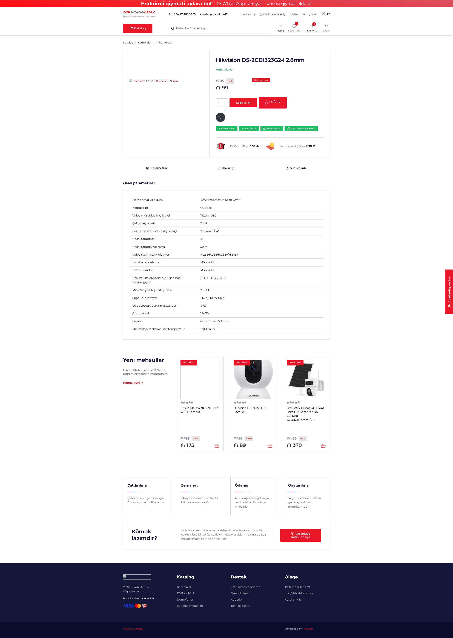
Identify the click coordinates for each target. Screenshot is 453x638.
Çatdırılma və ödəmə (245, 587)
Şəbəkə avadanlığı (190, 605)
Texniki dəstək (241, 605)
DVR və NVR (185, 593)
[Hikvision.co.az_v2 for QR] (139, 14)
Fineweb (307, 628)
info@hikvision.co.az (299, 593)
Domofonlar (185, 599)
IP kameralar (164, 42)
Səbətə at (243, 102)
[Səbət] (326, 28)
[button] (299, 14)
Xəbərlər (237, 599)
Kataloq (128, 42)
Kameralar (144, 42)
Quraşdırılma (240, 593)
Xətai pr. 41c (293, 599)
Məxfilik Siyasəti (133, 628)
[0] (313, 28)
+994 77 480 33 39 (297, 587)
